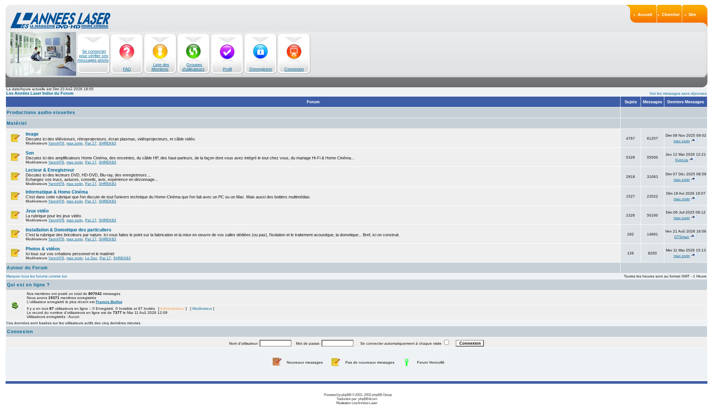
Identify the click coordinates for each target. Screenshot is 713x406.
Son (30, 153)
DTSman (681, 237)
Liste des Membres (160, 66)
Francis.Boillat (109, 302)
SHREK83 (107, 143)
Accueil (645, 14)
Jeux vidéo (37, 211)
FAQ (127, 69)
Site (692, 14)
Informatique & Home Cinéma (57, 192)
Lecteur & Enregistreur (50, 170)
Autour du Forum (27, 267)
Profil (227, 69)
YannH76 (56, 143)
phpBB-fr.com (367, 399)
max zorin (74, 143)
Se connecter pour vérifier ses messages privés (93, 55)
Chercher (671, 14)
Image (32, 134)
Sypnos (681, 160)
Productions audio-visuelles (41, 112)
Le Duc (91, 258)
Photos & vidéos (43, 248)
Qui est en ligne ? (28, 285)
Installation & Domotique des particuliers (68, 230)
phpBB (346, 395)
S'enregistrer (260, 69)
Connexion (294, 69)
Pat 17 (91, 143)
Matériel (17, 123)
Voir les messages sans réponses (678, 93)
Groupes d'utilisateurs (193, 66)
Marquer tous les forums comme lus (36, 276)
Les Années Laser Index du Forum (40, 93)
